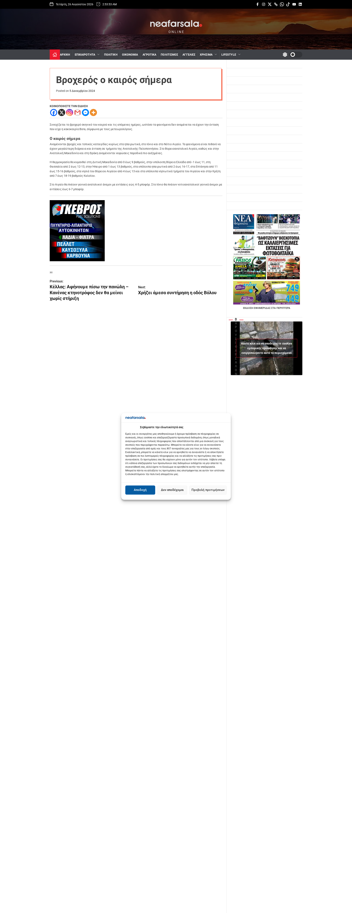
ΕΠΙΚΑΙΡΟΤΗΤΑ (85, 54)
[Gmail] (77, 112)
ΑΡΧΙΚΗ (65, 54)
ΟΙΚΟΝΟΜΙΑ (130, 54)
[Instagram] (69, 112)
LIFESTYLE (228, 54)
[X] (61, 112)
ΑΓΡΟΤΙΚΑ (149, 54)
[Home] (55, 54)
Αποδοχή (140, 490)
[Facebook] (53, 112)
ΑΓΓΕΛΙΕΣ (189, 54)
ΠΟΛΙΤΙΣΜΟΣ (169, 54)
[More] (93, 112)
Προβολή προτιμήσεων (207, 490)
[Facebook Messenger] (85, 112)
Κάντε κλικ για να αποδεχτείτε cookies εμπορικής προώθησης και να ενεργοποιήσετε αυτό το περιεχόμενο (266, 348)
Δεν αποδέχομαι (172, 490)
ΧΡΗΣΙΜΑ (206, 54)
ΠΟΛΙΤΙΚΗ (111, 54)
